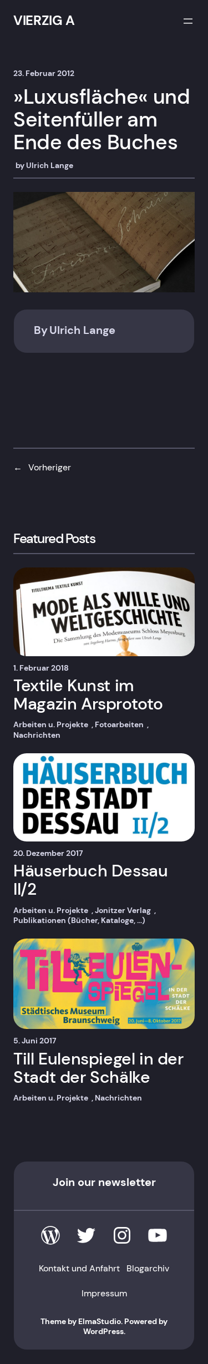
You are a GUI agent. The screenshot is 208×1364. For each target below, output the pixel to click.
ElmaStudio (99, 1321)
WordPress (103, 1331)
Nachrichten (36, 735)
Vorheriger (49, 467)
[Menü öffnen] (188, 21)
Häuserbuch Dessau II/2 (90, 880)
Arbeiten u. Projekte (50, 724)
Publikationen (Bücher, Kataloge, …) (79, 920)
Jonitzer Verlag (123, 910)
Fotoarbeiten (119, 724)
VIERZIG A (43, 20)
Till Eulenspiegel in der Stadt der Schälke (98, 1068)
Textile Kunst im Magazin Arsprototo (88, 694)
